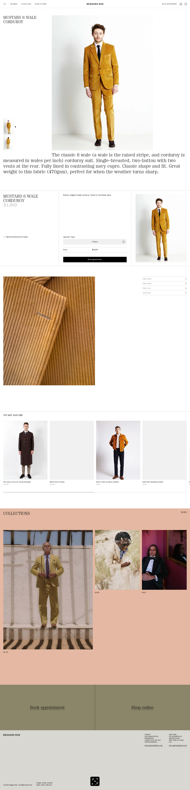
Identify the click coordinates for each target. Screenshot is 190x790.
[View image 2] (8, 143)
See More (184, 512)
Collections (26, 4)
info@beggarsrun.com (153, 746)
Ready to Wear (40, 4)
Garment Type (69, 237)
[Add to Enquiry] (150, 18)
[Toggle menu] (4, 4)
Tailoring (13, 4)
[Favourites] (181, 4)
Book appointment (169, 4)
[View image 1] (8, 126)
